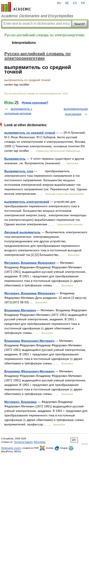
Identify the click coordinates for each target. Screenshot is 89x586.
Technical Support (23, 442)
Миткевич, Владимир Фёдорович (29, 293)
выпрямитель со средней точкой (29, 132)
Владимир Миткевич (20, 310)
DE (67, 3)
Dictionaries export (11, 448)
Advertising (39, 442)
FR (83, 3)
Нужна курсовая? (35, 102)
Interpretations (24, 42)
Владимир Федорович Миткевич (29, 340)
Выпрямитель (15, 158)
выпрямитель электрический (26, 201)
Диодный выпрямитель (22, 232)
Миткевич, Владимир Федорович (29, 262)
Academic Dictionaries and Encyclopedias (37, 16)
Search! (79, 24)
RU (59, 3)
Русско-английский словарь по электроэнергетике (44, 35)
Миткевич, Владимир (20, 401)
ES (75, 3)
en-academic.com (16, 7)
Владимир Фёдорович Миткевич (29, 371)
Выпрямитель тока (18, 171)
